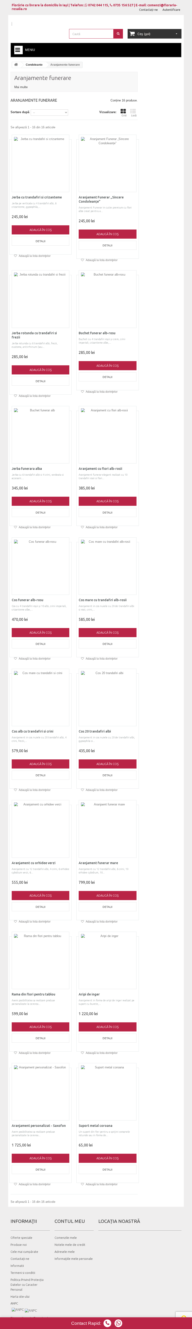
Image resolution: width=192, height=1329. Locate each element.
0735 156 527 (122, 5)
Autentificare (171, 9)
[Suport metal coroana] (107, 1091)
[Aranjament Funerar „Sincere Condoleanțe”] (107, 163)
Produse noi (19, 1244)
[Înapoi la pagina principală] (16, 65)
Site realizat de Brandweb (29, 1318)
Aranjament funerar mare (98, 863)
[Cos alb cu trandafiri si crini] (40, 697)
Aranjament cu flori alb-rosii (100, 469)
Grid (124, 115)
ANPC (14, 1303)
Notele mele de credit (70, 1244)
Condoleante (34, 64)
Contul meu (70, 1221)
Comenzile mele (66, 1237)
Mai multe (21, 87)
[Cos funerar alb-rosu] (40, 566)
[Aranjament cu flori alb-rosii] (107, 434)
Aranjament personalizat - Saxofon (39, 1126)
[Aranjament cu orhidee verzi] (40, 828)
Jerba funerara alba (27, 469)
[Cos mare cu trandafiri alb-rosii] (107, 566)
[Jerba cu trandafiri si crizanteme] (40, 163)
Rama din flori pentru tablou (33, 994)
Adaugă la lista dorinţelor (34, 256)
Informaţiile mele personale (74, 1258)
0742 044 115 (97, 5)
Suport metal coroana (95, 1126)
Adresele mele (65, 1251)
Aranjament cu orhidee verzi (33, 863)
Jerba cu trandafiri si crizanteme (37, 197)
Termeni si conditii (23, 1272)
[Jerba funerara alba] (40, 434)
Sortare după (20, 112)
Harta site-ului (20, 1296)
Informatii (17, 1265)
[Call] (118, 1323)
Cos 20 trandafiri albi (95, 731)
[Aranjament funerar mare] (107, 828)
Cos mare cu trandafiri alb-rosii (103, 600)
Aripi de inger (89, 994)
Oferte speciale (21, 1237)
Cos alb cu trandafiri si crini (32, 731)
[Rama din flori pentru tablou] (40, 960)
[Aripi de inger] (107, 960)
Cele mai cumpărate (24, 1251)
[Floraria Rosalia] (37, 28)
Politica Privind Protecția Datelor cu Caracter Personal (27, 1284)
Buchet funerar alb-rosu (97, 333)
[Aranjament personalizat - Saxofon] (40, 1091)
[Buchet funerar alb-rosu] (107, 299)
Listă (134, 115)
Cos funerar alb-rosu (27, 600)
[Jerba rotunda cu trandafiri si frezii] (40, 299)
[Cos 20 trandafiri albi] (107, 697)
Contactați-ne (148, 9)
